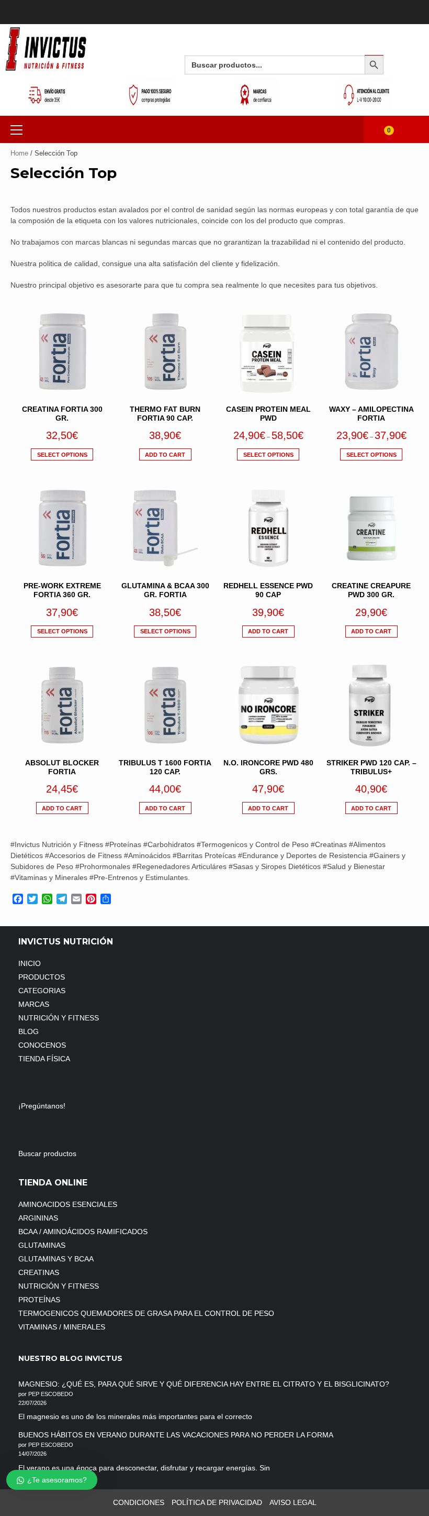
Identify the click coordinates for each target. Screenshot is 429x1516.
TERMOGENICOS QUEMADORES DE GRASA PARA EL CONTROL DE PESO (146, 1313)
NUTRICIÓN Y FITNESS (58, 1018)
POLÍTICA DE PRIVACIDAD (217, 1502)
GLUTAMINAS (41, 1245)
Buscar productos (47, 1153)
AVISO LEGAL (293, 1502)
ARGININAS (38, 1218)
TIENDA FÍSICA (44, 1058)
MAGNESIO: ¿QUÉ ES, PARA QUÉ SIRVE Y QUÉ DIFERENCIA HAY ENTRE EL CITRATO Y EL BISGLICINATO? (203, 1384)
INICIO (29, 963)
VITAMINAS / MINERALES (61, 1327)
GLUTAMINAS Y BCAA (56, 1259)
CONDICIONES (138, 1502)
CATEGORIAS (41, 990)
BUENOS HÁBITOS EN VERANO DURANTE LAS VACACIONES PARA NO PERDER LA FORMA (175, 1435)
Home (19, 153)
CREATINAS (38, 1272)
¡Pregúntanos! (42, 1106)
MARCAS (33, 1004)
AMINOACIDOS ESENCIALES (67, 1204)
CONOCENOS (42, 1045)
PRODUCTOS (41, 977)
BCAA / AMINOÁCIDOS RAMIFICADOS (83, 1231)
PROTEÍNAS (39, 1299)
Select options (62, 455)
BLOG (28, 1031)
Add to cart (165, 455)
